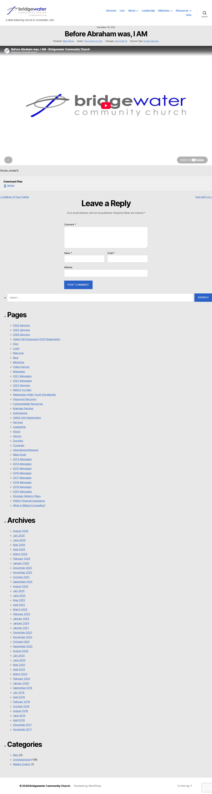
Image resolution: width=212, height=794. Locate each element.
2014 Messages (22, 463)
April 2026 (19, 549)
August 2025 (20, 586)
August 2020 (20, 650)
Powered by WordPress (87, 785)
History (17, 436)
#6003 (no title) (22, 390)
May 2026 (19, 544)
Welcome (18, 353)
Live (122, 10)
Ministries (163, 10)
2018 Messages (22, 482)
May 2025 (19, 600)
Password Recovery (24, 399)
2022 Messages (22, 380)
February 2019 (21, 701)
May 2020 (19, 664)
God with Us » (203, 196)
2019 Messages (22, 486)
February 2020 (21, 678)
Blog (15, 357)
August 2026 (20, 530)
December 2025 (22, 567)
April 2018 (19, 720)
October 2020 (21, 641)
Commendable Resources (28, 403)
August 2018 (20, 710)
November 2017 (22, 729)
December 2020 (22, 632)
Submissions (20, 413)
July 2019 (18, 692)
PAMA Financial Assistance (29, 500)
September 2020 (22, 646)
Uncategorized (21, 759)
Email (111, 253)
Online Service (21, 366)
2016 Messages (22, 473)
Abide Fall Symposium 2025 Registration (36, 339)
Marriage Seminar (23, 408)
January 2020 (21, 683)
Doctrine (18, 440)
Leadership (148, 10)
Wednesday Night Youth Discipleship (34, 394)
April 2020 (19, 669)
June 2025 (19, 595)
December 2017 (22, 724)
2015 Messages (22, 468)
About (131, 10)
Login (16, 348)
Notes (10, 185)
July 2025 (19, 590)
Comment (70, 224)
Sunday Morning (151, 41)
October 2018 (21, 706)
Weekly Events (21, 764)
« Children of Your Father (14, 196)
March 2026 (20, 554)
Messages (19, 371)
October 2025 (21, 577)
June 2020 (19, 660)
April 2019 (19, 697)
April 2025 (19, 604)
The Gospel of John (93, 41)
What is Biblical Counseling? (29, 505)
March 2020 (20, 674)
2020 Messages (22, 491)
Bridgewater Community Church (49, 785)
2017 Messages (22, 477)
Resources (182, 10)
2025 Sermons (21, 330)
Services (111, 10)
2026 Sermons (21, 334)
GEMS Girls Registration (27, 417)
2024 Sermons (21, 325)
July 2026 (19, 535)
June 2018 (19, 715)
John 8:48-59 (121, 41)
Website (68, 267)
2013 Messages (22, 459)
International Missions (25, 450)
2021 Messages (22, 376)
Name (68, 253)
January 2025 (21, 618)
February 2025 (21, 614)
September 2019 (22, 687)
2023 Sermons (21, 385)
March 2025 (20, 609)
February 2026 (21, 558)
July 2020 (19, 655)
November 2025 (22, 572)
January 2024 (21, 623)
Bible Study (19, 454)
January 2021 (21, 627)
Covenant (18, 445)
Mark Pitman (68, 41)
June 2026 (19, 540)
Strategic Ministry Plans (27, 496)
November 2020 (22, 637)
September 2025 (22, 581)
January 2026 (21, 563)
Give (188, 14)
